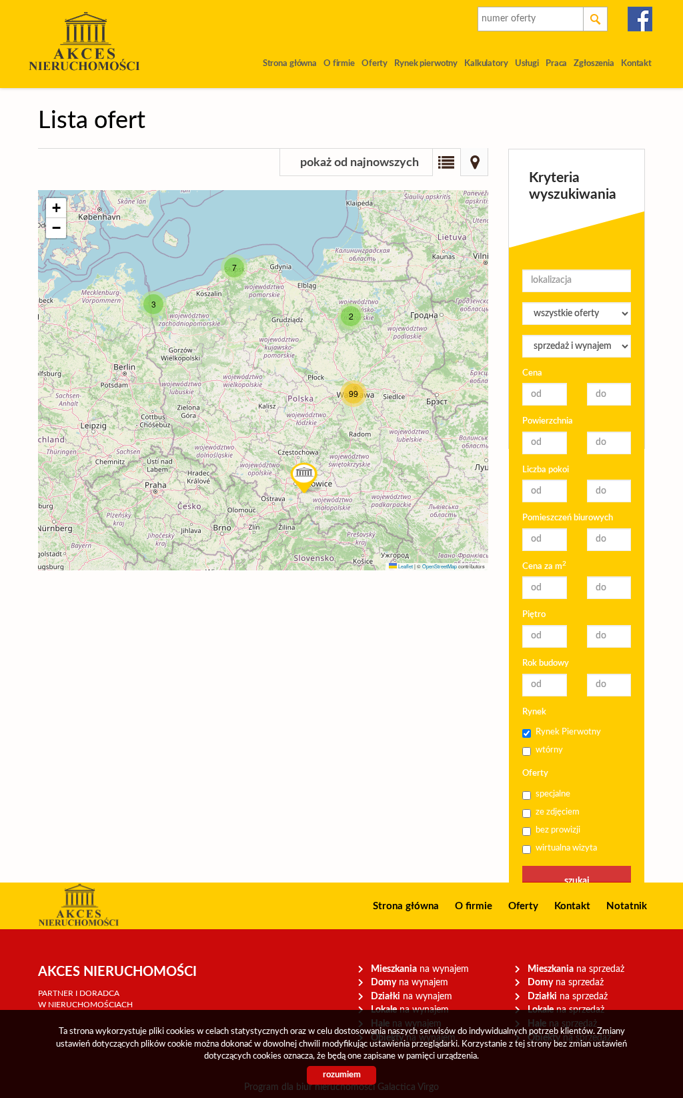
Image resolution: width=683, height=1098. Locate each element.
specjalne (553, 794)
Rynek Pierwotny (568, 732)
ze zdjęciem (558, 812)
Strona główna (290, 63)
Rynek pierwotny (426, 63)
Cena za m (544, 566)
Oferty (375, 63)
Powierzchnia (547, 421)
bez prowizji (558, 830)
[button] (153, 304)
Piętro (534, 614)
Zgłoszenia (594, 63)
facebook (641, 19)
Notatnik (626, 906)
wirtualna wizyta (566, 848)
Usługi (527, 63)
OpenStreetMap (439, 566)
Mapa (474, 162)
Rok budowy (545, 663)
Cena (532, 373)
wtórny (549, 750)
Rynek (534, 712)
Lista (446, 162)
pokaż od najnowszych (359, 163)
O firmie (339, 63)
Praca (556, 63)
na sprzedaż (576, 969)
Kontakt (636, 63)
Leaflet (405, 566)
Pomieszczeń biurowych (567, 518)
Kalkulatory (486, 63)
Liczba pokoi (545, 470)
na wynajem (420, 969)
